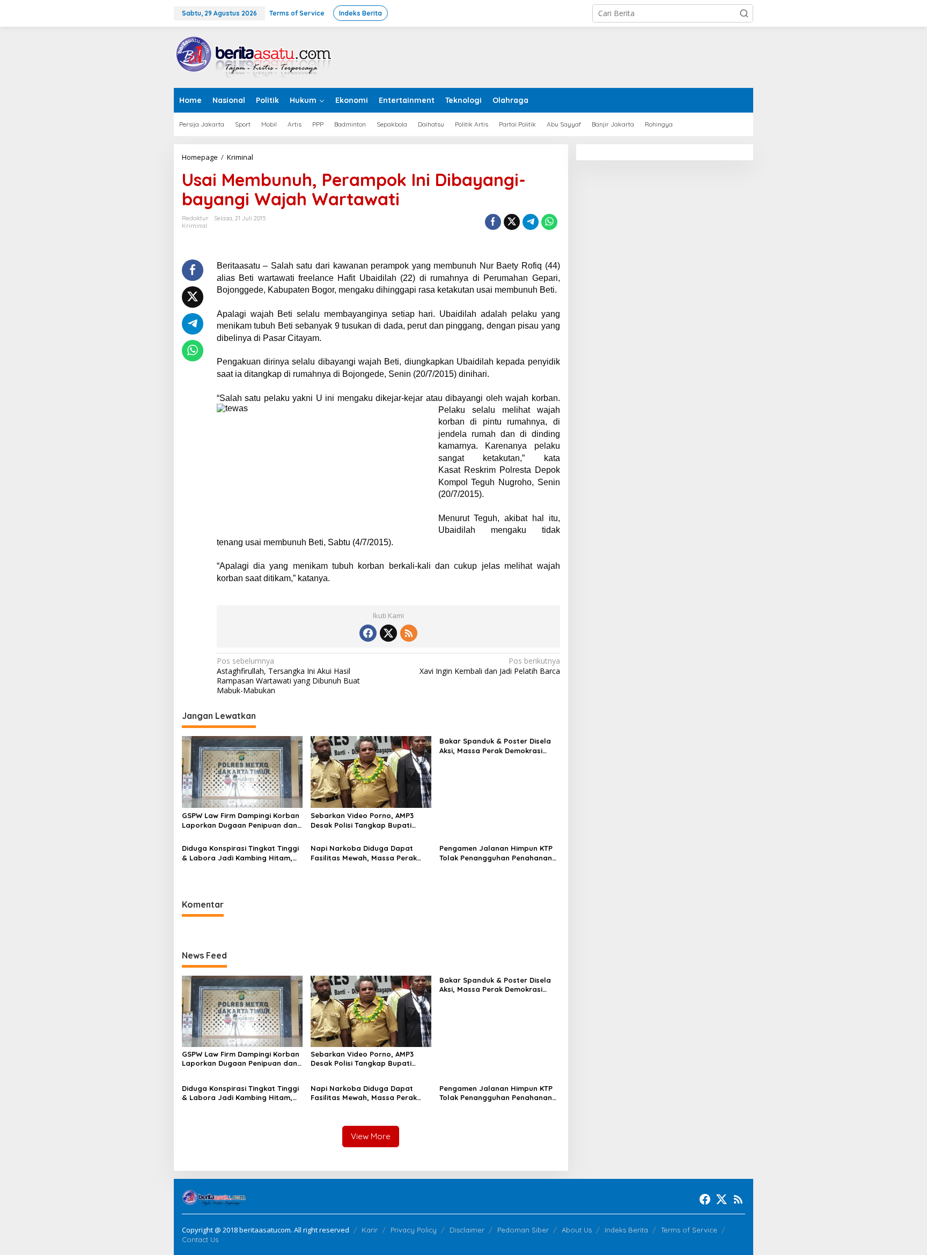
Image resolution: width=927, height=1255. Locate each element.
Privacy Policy (414, 1230)
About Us (577, 1230)
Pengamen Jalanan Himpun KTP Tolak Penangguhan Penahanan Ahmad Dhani (496, 853)
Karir (370, 1230)
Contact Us (200, 1239)
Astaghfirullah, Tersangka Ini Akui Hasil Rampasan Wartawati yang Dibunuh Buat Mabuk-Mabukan (288, 675)
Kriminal (194, 225)
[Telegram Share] (531, 222)
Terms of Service (689, 1230)
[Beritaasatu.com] (254, 56)
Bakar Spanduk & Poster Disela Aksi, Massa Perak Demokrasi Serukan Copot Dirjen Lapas (495, 746)
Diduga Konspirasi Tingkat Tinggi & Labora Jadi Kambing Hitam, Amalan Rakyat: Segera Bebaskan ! (240, 853)
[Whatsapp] (549, 222)
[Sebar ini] (493, 222)
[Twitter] (388, 633)
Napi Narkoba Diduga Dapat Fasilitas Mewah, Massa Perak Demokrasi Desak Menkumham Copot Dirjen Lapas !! (364, 853)
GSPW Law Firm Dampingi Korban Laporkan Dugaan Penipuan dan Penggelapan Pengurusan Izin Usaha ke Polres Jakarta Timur (240, 820)
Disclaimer (467, 1230)
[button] (744, 13)
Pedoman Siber (523, 1230)
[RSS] (408, 633)
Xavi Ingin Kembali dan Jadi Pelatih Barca (490, 665)
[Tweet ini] (512, 222)
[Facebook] (368, 633)
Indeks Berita (626, 1230)
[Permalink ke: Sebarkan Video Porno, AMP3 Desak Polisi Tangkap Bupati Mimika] (371, 771)
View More (371, 1136)
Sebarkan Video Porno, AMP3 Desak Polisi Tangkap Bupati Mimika (362, 820)
